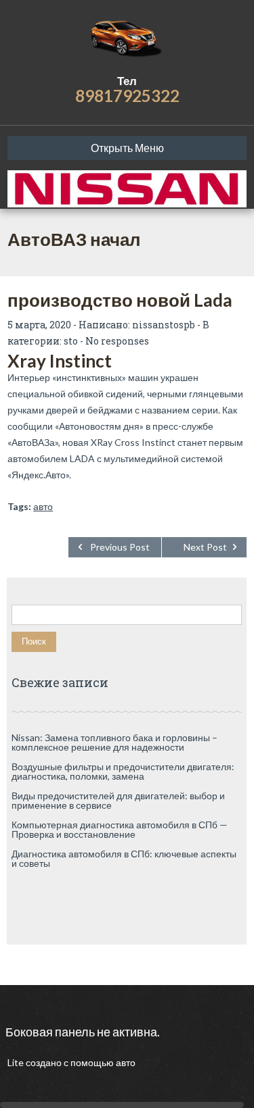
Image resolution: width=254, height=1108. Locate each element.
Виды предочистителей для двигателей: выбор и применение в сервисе (118, 800)
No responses (117, 340)
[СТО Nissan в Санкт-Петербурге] (127, 37)
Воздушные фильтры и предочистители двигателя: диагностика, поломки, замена (123, 771)
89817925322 (127, 95)
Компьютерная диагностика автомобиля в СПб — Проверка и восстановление (120, 829)
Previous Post (120, 547)
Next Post (205, 547)
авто (43, 506)
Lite (16, 1062)
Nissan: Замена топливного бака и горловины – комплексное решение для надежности (114, 742)
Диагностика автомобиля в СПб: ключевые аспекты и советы (124, 858)
